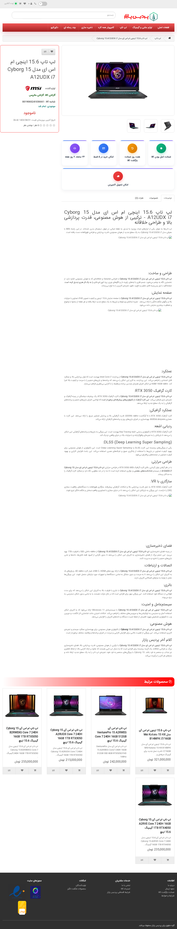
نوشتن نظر (28, 125)
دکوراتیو (54, 27)
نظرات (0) (139, 198)
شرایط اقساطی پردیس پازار (118, 892)
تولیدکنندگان (81, 885)
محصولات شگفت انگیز (76, 889)
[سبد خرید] (20, 4)
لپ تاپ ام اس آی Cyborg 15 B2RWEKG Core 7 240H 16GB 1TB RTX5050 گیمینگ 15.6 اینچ (22, 734)
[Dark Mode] (43, 4)
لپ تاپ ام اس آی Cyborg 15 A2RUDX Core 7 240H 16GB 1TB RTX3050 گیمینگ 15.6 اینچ (66, 736)
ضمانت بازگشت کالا (166, 892)
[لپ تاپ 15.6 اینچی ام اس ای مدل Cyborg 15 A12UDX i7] (118, 80)
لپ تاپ (123, 27)
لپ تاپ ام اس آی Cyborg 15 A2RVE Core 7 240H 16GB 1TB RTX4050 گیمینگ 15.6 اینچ (155, 826)
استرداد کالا (125, 889)
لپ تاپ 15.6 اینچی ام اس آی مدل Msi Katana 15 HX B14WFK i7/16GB (155, 734)
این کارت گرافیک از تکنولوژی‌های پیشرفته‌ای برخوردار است (125, 400)
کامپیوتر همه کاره (106, 27)
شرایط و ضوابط (167, 895)
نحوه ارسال (169, 889)
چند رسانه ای (70, 27)
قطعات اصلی (163, 27)
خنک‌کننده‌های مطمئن (143, 471)
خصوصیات (153, 198)
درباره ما (171, 885)
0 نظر (36, 125)
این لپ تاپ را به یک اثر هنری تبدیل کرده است (84, 282)
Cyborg (124, 629)
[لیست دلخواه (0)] (25, 4)
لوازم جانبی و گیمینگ (142, 27)
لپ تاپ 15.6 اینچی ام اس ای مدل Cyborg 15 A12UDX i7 (122, 38)
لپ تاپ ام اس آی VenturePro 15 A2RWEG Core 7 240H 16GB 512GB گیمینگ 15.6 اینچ (111, 734)
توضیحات (168, 198)
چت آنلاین (8, 3)
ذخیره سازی (86, 27)
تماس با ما (126, 885)
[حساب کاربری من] (30, 4)
